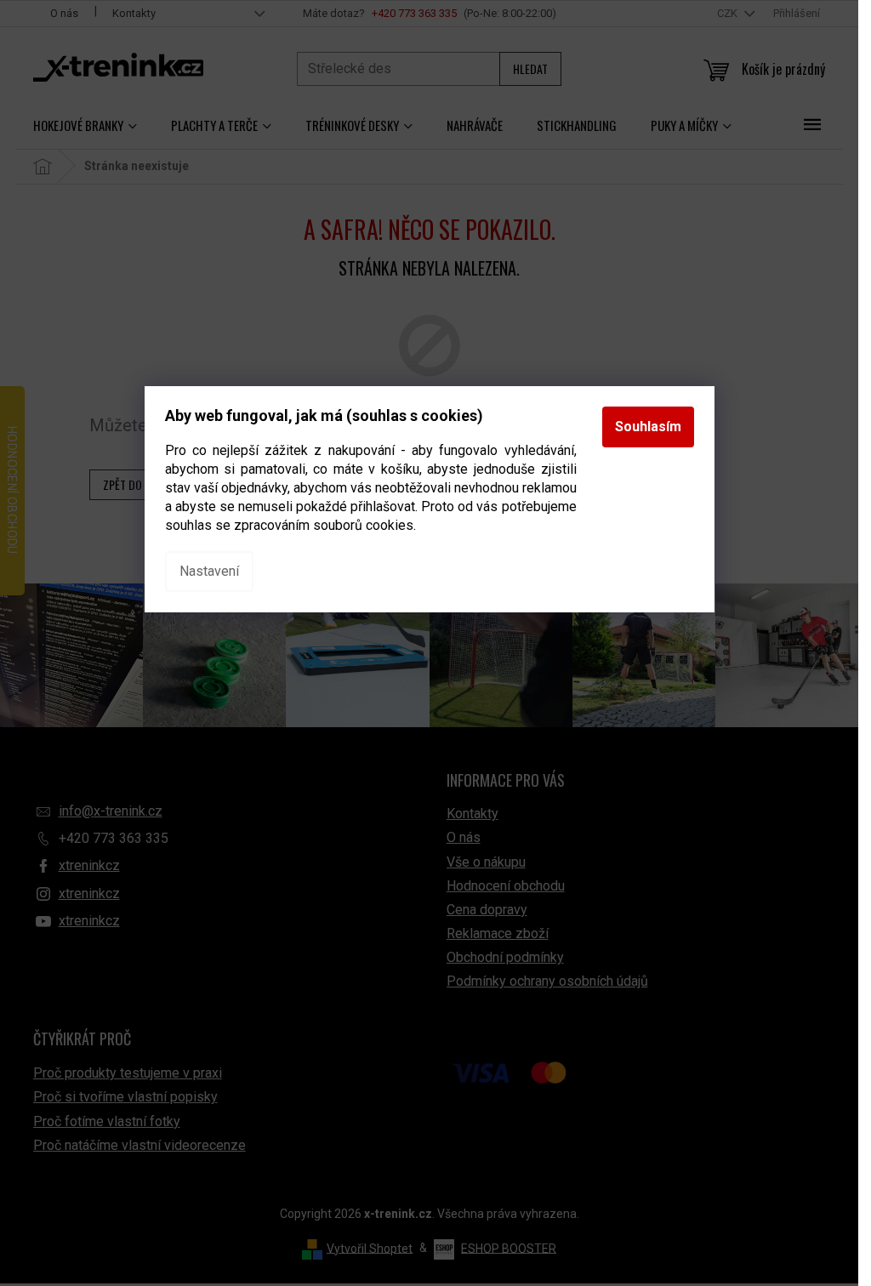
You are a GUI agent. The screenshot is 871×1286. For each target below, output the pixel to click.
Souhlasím (648, 426)
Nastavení (209, 571)
